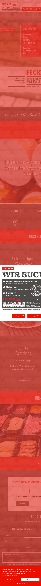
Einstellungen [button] (20, 583)
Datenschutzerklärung (10, 575)
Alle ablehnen (11, 580)
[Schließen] (38, 569)
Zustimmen (30, 580)
